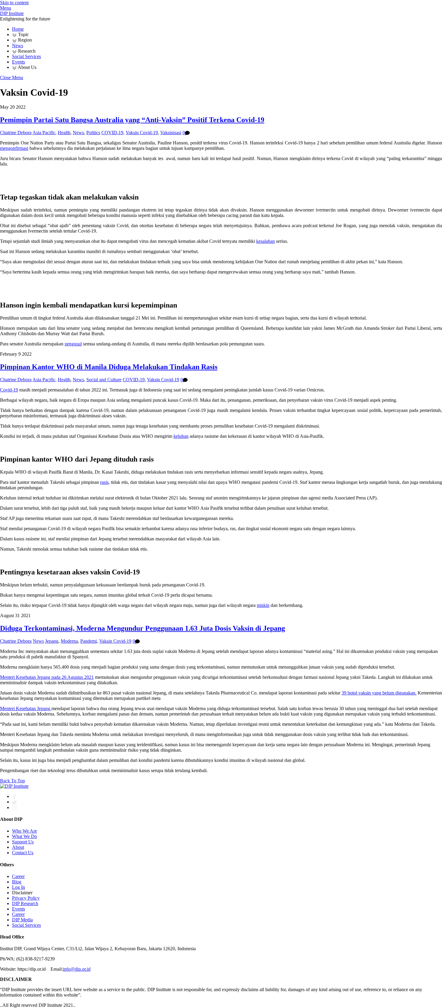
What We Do (24, 836)
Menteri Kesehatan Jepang (25, 708)
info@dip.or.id (77, 969)
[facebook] (14, 796)
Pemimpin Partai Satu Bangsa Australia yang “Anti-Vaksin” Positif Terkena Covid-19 (132, 120)
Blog (16, 881)
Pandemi (88, 641)
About (18, 847)
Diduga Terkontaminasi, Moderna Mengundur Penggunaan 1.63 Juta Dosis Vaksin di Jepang (142, 628)
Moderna (69, 641)
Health (64, 132)
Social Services (26, 56)
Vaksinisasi (170, 132)
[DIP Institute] (14, 786)
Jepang (51, 641)
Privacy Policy (26, 898)
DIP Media (22, 919)
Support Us (23, 841)
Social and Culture (103, 379)
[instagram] (14, 807)
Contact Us (22, 852)
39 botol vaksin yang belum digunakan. (379, 692)
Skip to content (14, 2)
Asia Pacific (43, 132)
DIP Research (25, 903)
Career (18, 876)
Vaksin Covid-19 (142, 132)
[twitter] (14, 801)
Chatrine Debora (16, 132)
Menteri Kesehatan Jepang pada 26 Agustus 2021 (47, 677)
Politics (93, 132)
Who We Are (24, 830)
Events (18, 61)
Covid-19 (9, 389)
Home (18, 29)
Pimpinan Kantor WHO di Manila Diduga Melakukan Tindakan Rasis (108, 367)
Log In (18, 887)
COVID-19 (112, 132)
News (17, 45)
